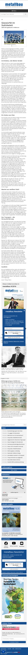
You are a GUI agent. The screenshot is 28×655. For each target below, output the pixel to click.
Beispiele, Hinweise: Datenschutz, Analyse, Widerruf (14, 342)
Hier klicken (15, 333)
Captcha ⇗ (20, 334)
